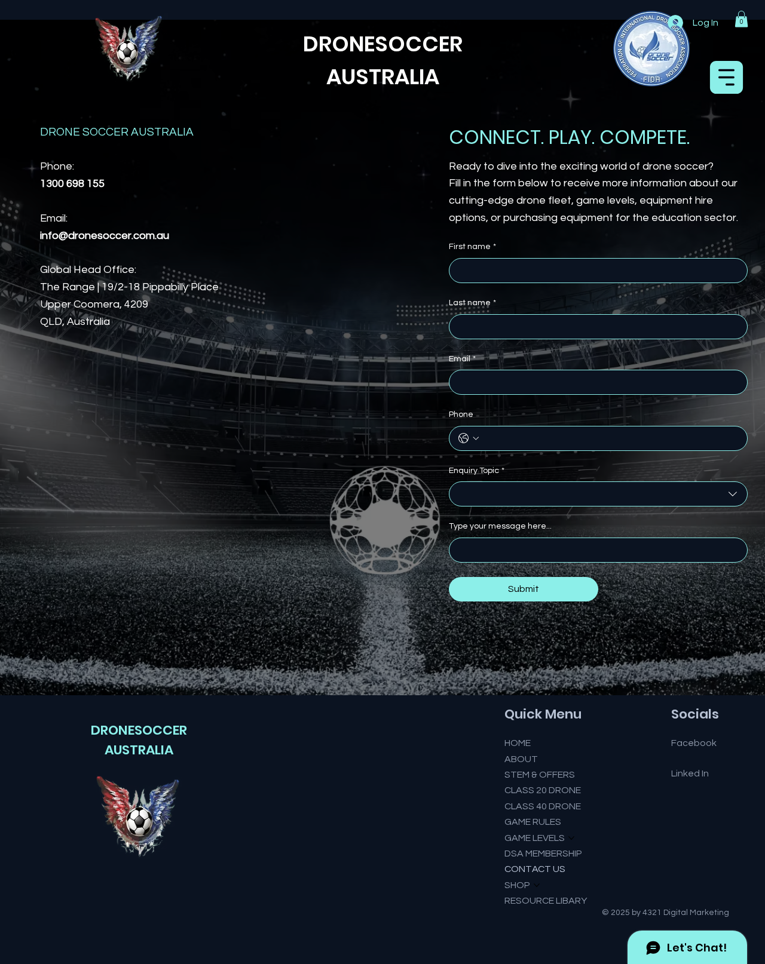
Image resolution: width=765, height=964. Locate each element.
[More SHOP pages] (537, 885)
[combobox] (598, 493)
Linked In (690, 773)
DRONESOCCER (139, 730)
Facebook (694, 743)
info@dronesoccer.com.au (104, 235)
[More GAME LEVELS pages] (571, 838)
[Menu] (727, 77)
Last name (472, 303)
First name (472, 246)
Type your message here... (500, 526)
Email (462, 359)
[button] (741, 19)
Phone (461, 414)
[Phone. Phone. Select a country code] (469, 438)
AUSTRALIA (382, 77)
